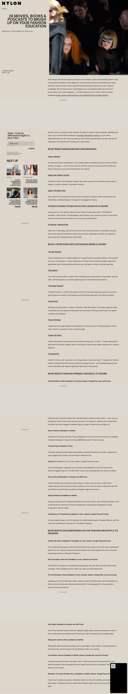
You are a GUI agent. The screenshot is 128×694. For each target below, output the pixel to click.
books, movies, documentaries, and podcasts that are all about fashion (82, 95)
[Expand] (112, 665)
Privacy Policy (16, 154)
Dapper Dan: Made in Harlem (58, 175)
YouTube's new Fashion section (88, 135)
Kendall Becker (8, 71)
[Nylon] (11, 3)
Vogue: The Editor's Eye (56, 190)
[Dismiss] (125, 665)
